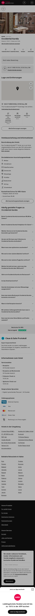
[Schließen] (33, 589)
